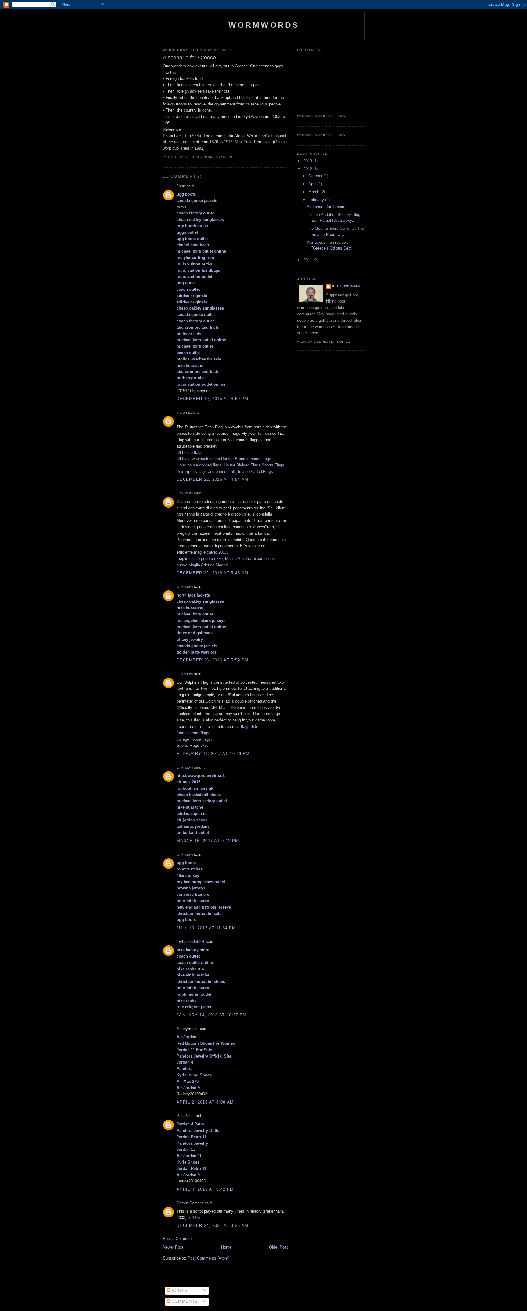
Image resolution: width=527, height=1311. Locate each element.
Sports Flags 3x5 (192, 745)
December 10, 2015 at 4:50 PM (212, 398)
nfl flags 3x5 (246, 726)
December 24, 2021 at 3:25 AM (212, 1225)
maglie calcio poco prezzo (200, 558)
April (312, 184)
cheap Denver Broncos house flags (240, 458)
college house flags (194, 739)
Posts (179, 1290)
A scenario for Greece (326, 206)
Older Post (278, 1247)
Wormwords (263, 25)
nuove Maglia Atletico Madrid (202, 565)
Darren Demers (190, 1203)
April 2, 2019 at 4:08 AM (205, 1102)
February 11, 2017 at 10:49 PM (213, 753)
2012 (308, 169)
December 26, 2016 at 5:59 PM (212, 660)
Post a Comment (178, 1238)
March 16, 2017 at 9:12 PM (208, 840)
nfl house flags (190, 452)
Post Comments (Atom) (208, 1258)
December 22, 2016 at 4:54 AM (212, 479)
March (314, 192)
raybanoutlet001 (191, 941)
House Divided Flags (242, 465)
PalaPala (184, 1116)
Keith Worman (346, 286)
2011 (308, 260)
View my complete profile (323, 341)
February (316, 199)
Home (226, 1247)
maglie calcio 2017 (210, 552)
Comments (184, 1301)
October (316, 176)
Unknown (185, 493)
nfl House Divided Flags (252, 471)
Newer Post (173, 1247)
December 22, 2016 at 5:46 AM (212, 573)
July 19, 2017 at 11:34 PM (206, 928)
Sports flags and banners (207, 471)
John (181, 186)
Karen (182, 412)
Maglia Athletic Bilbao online (250, 558)
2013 (308, 161)
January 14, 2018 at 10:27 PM (211, 1015)
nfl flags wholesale (193, 458)
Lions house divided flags (199, 465)
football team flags (193, 733)
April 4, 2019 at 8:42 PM (205, 1189)
